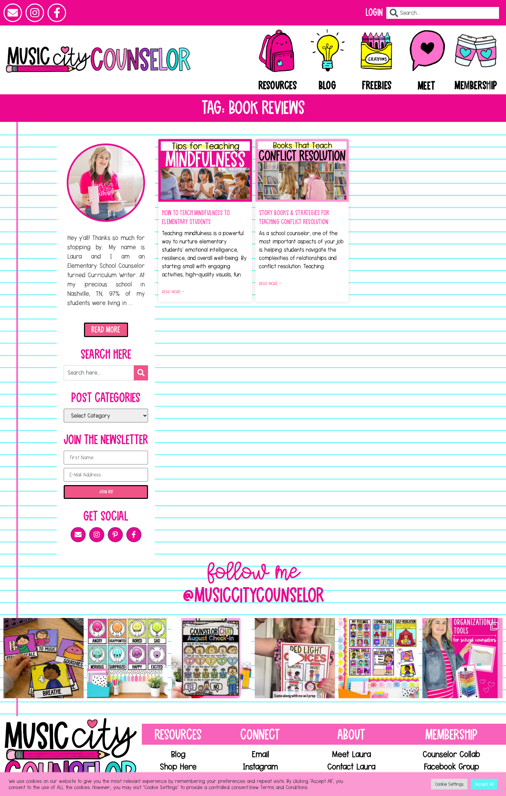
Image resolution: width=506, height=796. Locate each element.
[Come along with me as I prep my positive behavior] (295, 658)
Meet (426, 86)
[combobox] (442, 13)
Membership (476, 86)
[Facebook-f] (57, 12)
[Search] (141, 372)
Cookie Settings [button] (449, 784)
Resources (278, 86)
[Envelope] (12, 12)
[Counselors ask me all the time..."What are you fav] (462, 658)
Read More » (173, 291)
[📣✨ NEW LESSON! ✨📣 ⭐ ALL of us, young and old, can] (43, 658)
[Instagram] (34, 12)
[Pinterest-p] (115, 534)
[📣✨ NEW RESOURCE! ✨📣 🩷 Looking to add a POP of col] (127, 658)
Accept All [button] (484, 784)
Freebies (377, 86)
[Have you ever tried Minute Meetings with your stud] (211, 658)
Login (374, 12)
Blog (327, 86)
